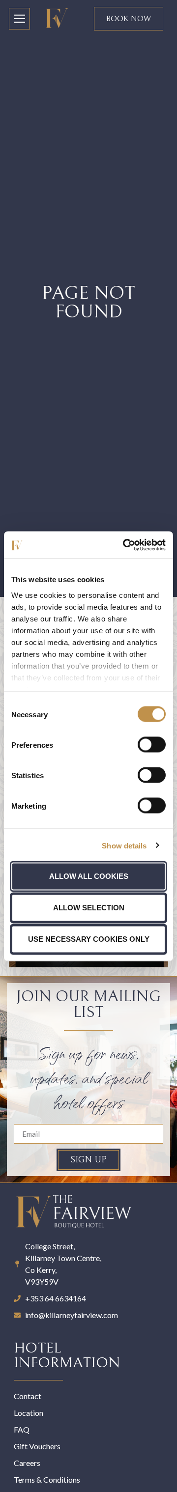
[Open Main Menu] (19, 18)
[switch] (152, 745)
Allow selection (88, 907)
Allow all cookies (88, 876)
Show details (124, 845)
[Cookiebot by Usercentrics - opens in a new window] (125, 544)
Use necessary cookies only (88, 939)
